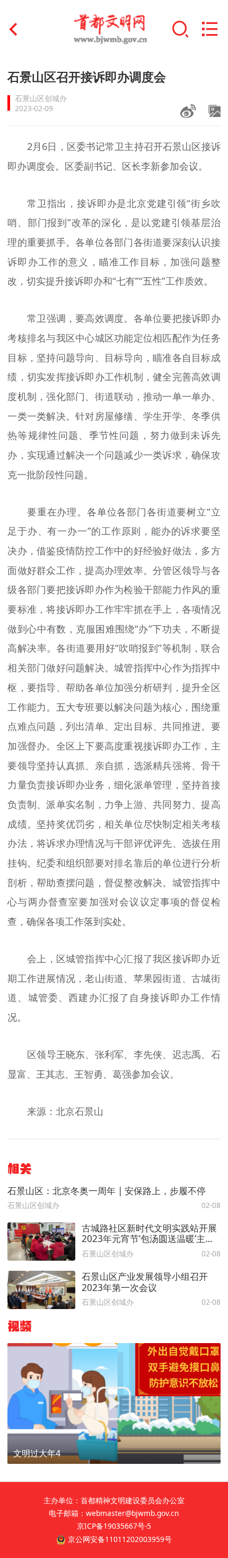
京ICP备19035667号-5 (114, 1526)
